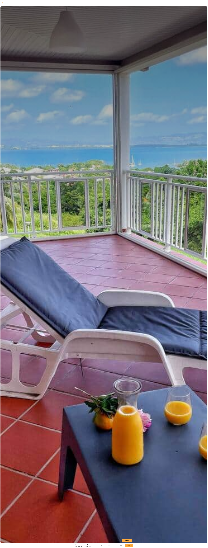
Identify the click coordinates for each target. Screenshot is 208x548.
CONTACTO (198, 3)
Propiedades (170, 3)
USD (205, 3)
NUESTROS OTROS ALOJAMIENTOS (181, 3)
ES (202, 3)
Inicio (165, 3)
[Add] (123, 545)
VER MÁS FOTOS (127, 540)
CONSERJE (192, 3)
